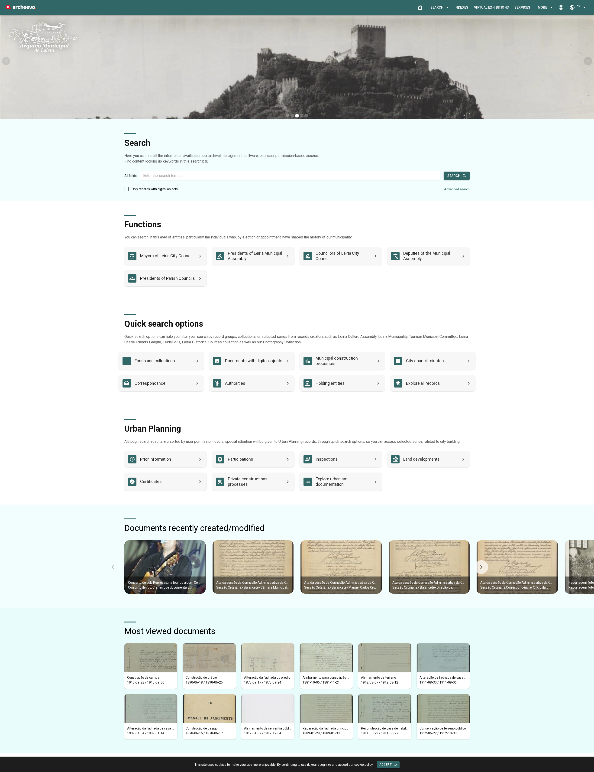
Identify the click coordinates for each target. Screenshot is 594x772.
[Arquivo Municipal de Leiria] (21, 8)
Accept (385, 764)
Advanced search (457, 189)
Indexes (461, 7)
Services (522, 7)
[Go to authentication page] (561, 7)
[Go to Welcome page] (420, 7)
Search (453, 176)
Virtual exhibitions (491, 7)
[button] (439, 7)
